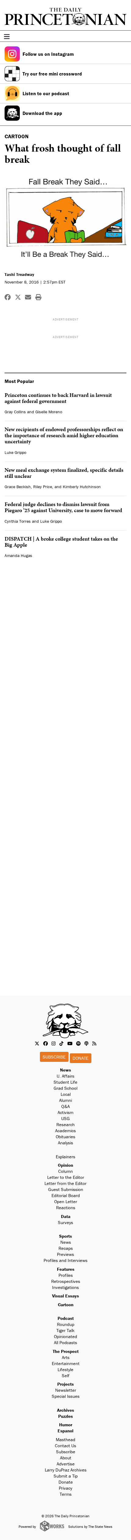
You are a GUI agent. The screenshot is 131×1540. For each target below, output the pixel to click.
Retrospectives (65, 1281)
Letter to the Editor (65, 1177)
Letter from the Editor (65, 1183)
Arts (65, 1357)
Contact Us (65, 1445)
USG (65, 1118)
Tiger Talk (65, 1330)
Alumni (65, 1100)
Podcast (66, 1318)
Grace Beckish (18, 486)
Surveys (65, 1222)
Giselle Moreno (48, 411)
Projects (65, 1384)
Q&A (65, 1106)
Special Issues (66, 1396)
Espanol (65, 1431)
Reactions (65, 1207)
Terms (66, 1494)
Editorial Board (65, 1195)
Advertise (66, 1464)
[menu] (124, 36)
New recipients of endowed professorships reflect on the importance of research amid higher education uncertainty (64, 435)
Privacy (65, 1488)
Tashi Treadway (19, 274)
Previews (65, 1254)
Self (65, 1375)
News (65, 1070)
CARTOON (17, 136)
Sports (65, 1236)
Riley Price (42, 486)
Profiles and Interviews (65, 1260)
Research (65, 1124)
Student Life (65, 1082)
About (65, 1458)
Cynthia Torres (18, 521)
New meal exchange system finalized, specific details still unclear (64, 473)
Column (65, 1171)
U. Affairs (65, 1076)
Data (65, 1216)
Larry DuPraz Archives (66, 1470)
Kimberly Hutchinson (82, 486)
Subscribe (54, 1057)
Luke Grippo (15, 452)
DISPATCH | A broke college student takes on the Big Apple (61, 542)
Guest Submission (65, 1189)
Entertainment (66, 1363)
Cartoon (65, 1304)
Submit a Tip (66, 1476)
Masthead (65, 1439)
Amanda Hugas (18, 555)
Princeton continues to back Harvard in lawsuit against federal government (58, 398)
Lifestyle (65, 1369)
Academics (65, 1130)
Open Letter (65, 1201)
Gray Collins (15, 411)
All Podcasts (65, 1342)
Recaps (65, 1248)
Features (65, 1269)
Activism (65, 1112)
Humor (65, 1425)
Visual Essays (65, 1296)
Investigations (65, 1287)
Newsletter (65, 1390)
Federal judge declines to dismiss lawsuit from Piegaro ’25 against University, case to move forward (63, 507)
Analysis (65, 1143)
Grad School (65, 1088)
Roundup (65, 1324)
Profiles (65, 1275)
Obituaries (65, 1136)
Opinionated (65, 1336)
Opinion (65, 1165)
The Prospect (66, 1351)
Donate (80, 1058)
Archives (65, 1410)
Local (66, 1094)
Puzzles (65, 1416)
